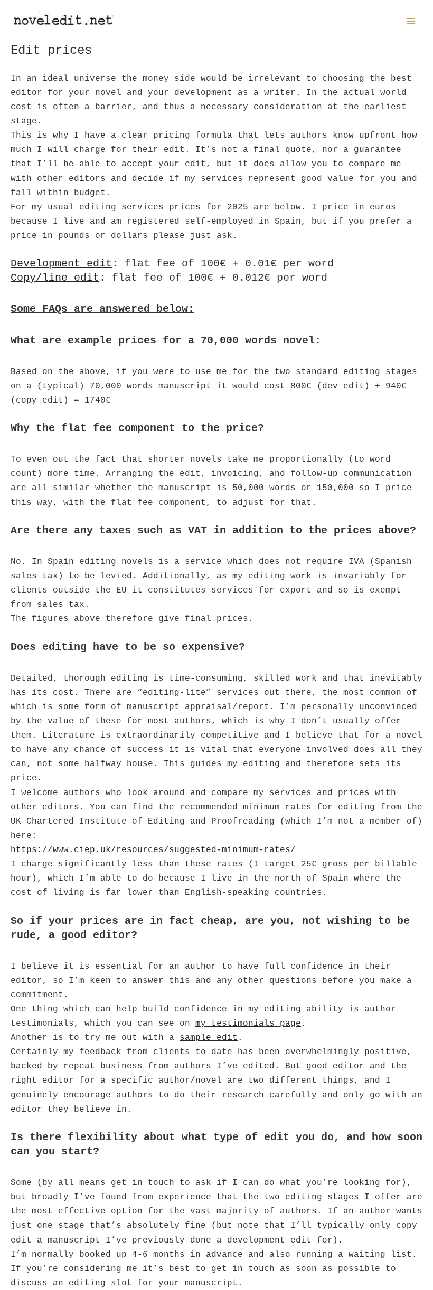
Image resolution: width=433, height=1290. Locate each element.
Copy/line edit (55, 278)
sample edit (209, 1038)
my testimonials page (248, 1023)
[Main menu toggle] (410, 21)
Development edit (61, 263)
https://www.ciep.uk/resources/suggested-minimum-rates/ (153, 850)
